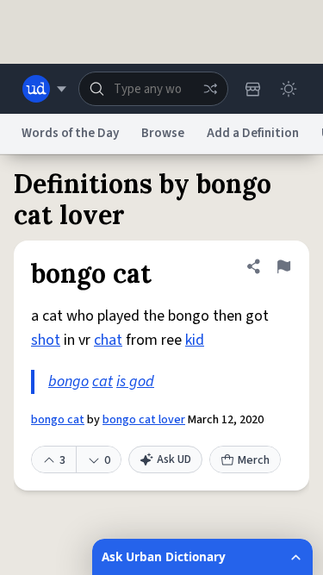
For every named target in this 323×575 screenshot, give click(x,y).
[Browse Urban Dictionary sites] (44, 89)
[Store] (252, 89)
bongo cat (57, 419)
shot (45, 340)
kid (194, 340)
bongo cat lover (143, 419)
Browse (162, 133)
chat (108, 340)
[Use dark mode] (288, 89)
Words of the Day (70, 133)
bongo (68, 381)
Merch (254, 460)
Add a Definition (253, 133)
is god (135, 381)
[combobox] (153, 89)
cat (102, 381)
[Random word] (210, 88)
